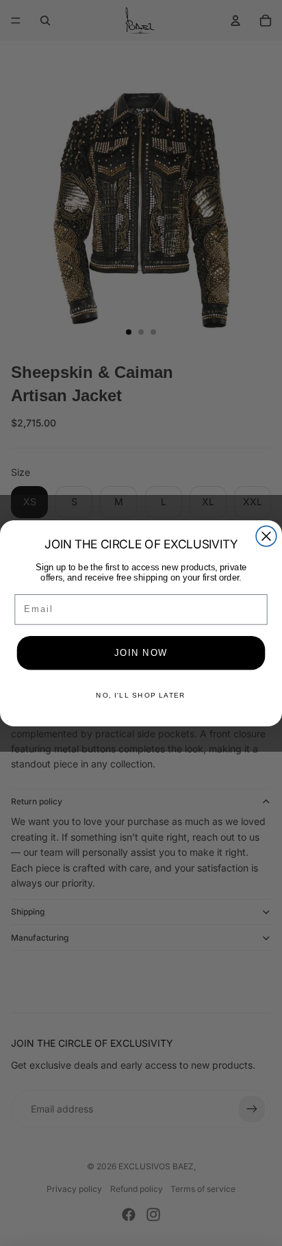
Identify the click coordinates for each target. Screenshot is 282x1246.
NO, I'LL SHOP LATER (140, 695)
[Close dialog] (266, 536)
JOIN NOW (141, 652)
